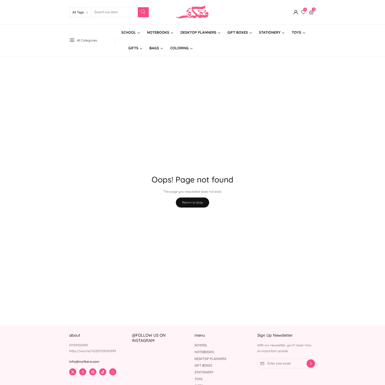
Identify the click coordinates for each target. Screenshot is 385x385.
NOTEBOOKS (158, 32)
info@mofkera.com (84, 362)
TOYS (296, 32)
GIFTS (133, 48)
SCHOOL (128, 32)
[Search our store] (143, 12)
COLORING (180, 48)
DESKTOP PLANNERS (198, 32)
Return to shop (192, 202)
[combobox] (120, 12)
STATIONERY (270, 32)
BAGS (154, 48)
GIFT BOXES (237, 32)
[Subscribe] (311, 363)
